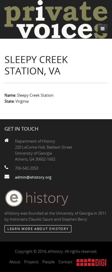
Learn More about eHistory (37, 228)
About (14, 261)
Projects (31, 261)
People (48, 261)
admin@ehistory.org (33, 177)
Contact (66, 261)
